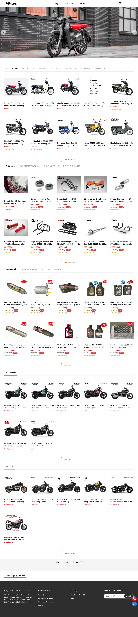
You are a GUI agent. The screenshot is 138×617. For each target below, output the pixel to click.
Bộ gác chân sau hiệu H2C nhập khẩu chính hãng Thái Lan (121, 201)
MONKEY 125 (45, 68)
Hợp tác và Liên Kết (78, 595)
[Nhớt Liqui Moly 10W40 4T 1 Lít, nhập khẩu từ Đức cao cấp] (122, 288)
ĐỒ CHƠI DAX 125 (71, 166)
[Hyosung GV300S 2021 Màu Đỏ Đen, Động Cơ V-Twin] (95, 391)
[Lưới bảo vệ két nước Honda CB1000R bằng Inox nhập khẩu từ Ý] (122, 330)
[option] (69, 32)
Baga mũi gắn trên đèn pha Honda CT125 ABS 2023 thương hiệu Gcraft (42, 244)
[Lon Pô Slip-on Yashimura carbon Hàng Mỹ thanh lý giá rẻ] (42, 330)
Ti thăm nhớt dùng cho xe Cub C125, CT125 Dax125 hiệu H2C (94, 244)
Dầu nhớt (45, 269)
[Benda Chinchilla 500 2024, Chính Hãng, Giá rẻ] (42, 485)
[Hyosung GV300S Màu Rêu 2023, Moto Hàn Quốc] (16, 429)
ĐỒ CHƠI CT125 (51, 166)
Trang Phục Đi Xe (29, 269)
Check (128, 596)
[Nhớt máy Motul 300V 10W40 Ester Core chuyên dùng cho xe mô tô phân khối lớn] (95, 330)
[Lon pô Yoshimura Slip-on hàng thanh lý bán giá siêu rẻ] (16, 330)
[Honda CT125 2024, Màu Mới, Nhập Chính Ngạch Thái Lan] (95, 126)
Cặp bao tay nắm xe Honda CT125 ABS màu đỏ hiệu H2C (15, 244)
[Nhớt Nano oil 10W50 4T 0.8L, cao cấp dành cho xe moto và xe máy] (95, 288)
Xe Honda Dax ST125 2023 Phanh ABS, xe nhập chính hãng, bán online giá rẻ (42, 143)
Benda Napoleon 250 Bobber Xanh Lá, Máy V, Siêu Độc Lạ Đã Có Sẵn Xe (122, 501)
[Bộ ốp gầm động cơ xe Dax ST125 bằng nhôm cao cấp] (122, 227)
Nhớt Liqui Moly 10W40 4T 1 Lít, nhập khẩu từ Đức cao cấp (122, 304)
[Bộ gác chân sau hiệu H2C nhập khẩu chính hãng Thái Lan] (122, 184)
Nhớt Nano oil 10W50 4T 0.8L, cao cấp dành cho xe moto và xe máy (94, 304)
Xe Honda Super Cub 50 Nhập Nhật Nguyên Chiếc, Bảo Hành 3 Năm (67, 145)
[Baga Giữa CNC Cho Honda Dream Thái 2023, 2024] (16, 184)
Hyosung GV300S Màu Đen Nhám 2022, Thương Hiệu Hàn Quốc (42, 445)
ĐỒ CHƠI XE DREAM (30, 166)
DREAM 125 (70, 68)
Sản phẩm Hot (76, 598)
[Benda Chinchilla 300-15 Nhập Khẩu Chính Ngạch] (95, 485)
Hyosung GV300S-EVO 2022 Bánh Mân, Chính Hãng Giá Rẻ (42, 407)
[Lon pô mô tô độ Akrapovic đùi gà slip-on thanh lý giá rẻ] (69, 288)
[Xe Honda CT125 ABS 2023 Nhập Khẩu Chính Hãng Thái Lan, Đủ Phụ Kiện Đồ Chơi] (122, 87)
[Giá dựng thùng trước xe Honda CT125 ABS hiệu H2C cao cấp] (69, 227)
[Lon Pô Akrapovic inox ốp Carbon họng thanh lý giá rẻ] (16, 288)
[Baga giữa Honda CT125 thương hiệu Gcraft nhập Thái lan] (69, 184)
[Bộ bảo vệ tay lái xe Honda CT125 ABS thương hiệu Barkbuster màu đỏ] (95, 184)
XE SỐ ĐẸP (85, 68)
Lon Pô (57, 269)
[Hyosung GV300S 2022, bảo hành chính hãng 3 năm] (69, 391)
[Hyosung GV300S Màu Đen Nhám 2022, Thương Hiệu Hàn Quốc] (42, 429)
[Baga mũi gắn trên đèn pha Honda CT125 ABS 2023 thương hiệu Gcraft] (42, 227)
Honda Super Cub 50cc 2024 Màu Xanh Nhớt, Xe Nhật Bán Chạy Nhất (42, 105)
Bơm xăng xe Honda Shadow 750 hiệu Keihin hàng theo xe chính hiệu (40, 304)
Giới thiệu (41, 595)
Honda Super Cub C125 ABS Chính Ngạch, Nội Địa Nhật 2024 (68, 105)
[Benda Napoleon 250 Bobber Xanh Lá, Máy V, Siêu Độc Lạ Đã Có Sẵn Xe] (122, 485)
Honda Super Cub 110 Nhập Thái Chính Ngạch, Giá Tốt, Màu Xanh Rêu (121, 145)
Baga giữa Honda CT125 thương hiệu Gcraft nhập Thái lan (67, 201)
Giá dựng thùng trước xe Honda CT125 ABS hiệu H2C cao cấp (68, 244)
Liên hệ (40, 605)
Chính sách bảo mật (45, 602)
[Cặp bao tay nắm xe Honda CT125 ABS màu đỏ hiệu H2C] (16, 227)
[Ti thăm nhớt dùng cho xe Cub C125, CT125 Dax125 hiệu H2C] (95, 227)
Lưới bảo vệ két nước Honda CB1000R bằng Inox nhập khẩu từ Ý (121, 347)
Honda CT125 (28, 68)
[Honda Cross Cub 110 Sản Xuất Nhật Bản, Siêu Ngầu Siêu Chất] (95, 87)
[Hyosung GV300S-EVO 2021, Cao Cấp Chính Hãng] (16, 391)
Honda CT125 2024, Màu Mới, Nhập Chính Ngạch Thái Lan (95, 145)
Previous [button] (3, 32)
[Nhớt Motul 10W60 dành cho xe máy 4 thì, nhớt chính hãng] (69, 330)
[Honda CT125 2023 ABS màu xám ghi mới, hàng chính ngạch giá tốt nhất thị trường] (16, 126)
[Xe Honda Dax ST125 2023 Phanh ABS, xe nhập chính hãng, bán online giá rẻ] (42, 126)
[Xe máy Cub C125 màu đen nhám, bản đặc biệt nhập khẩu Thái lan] (16, 87)
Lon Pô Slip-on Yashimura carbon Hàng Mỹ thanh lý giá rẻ (42, 347)
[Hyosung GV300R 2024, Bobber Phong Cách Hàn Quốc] (122, 391)
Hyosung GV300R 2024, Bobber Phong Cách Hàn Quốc (120, 407)
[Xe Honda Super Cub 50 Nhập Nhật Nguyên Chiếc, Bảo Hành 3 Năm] (69, 126)
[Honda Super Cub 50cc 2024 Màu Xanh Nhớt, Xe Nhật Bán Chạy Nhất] (42, 87)
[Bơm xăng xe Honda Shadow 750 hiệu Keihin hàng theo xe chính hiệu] (42, 288)
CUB (58, 68)
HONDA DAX (101, 68)
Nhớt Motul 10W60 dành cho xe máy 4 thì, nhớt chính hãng (69, 347)
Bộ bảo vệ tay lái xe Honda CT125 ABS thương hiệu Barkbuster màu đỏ (95, 201)
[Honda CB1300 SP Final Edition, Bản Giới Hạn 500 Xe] (16, 523)
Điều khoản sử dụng (45, 598)
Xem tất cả (68, 159)
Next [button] (134, 32)
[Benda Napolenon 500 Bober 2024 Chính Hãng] (16, 485)
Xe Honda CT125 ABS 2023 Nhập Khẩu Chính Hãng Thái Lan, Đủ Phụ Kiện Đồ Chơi (121, 103)
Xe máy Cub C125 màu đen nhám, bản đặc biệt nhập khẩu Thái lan (15, 105)
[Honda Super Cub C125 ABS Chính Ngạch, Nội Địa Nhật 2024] (69, 87)
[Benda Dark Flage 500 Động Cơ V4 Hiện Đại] (69, 485)
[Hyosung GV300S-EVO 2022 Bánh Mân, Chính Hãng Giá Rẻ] (42, 391)
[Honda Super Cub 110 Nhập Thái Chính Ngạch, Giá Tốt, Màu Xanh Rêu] (122, 126)
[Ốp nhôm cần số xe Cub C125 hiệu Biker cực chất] (42, 184)
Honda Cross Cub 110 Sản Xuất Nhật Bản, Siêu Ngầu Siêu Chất (94, 105)
